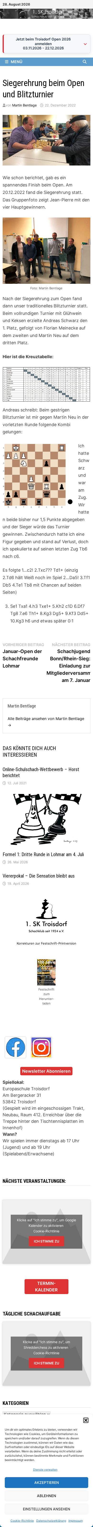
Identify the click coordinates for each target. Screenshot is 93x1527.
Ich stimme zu (46, 1241)
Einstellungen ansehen (46, 1509)
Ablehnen (46, 1496)
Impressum (75, 1520)
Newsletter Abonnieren (46, 1071)
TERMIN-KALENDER (46, 1286)
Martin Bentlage (24, 105)
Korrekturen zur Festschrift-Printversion (46, 943)
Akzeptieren (46, 1482)
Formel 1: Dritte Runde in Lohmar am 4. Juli (43, 854)
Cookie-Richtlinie (22, 1520)
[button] (85, 1420)
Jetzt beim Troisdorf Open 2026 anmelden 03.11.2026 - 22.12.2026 (43, 44)
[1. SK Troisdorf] (46, 13)
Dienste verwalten (45, 1469)
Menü (16, 61)
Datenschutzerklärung (51, 1520)
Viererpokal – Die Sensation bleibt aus (39, 876)
